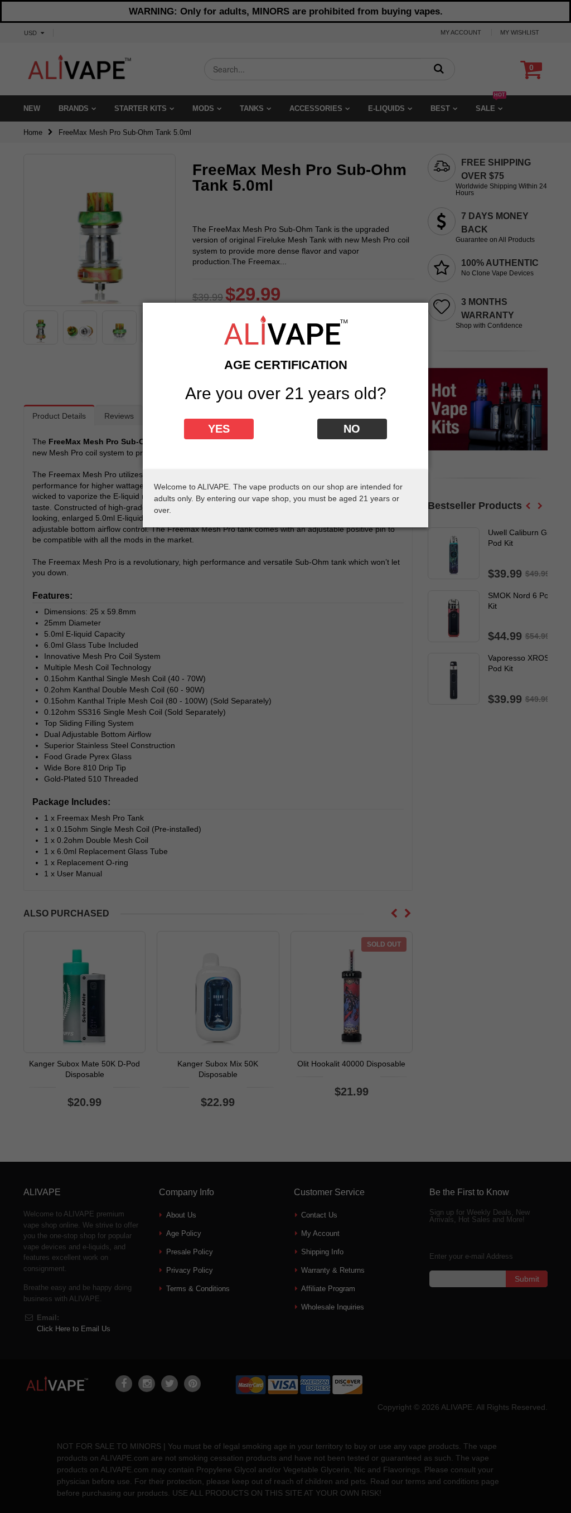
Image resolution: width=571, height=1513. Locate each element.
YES (219, 429)
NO (351, 429)
